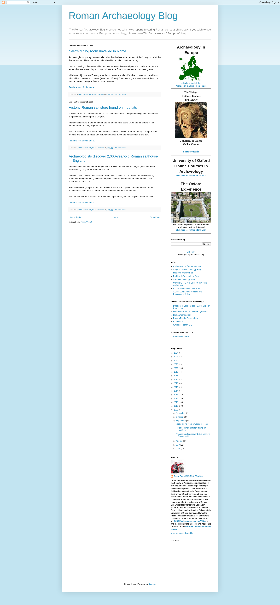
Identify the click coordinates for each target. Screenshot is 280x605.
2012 (176, 398)
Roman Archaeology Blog (123, 15)
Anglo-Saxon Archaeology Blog (187, 269)
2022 (176, 360)
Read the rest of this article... (82, 87)
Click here (191, 252)
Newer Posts (75, 217)
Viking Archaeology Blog (184, 279)
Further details (191, 151)
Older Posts (155, 217)
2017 (176, 379)
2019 (176, 372)
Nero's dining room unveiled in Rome (97, 51)
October (179, 417)
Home (115, 217)
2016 (176, 383)
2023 (176, 357)
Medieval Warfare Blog (183, 273)
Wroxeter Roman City (182, 325)
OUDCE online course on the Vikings (190, 521)
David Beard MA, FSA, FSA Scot (189, 476)
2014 (176, 391)
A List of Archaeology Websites (186, 288)
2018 (176, 376)
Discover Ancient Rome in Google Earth (190, 311)
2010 (176, 406)
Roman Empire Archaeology (185, 318)
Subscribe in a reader (180, 336)
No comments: (121, 94)
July (178, 445)
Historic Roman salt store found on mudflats (103, 107)
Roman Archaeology (182, 315)
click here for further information (191, 175)
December (181, 413)
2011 (176, 402)
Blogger (151, 584)
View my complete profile (182, 533)
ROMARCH (178, 321)
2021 (176, 364)
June (178, 449)
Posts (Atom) (86, 222)
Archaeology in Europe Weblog (187, 266)
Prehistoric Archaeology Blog (186, 276)
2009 (176, 410)
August (179, 441)
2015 (176, 387)
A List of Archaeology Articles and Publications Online (187, 293)
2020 (176, 368)
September (181, 421)
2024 (176, 353)
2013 (176, 394)
